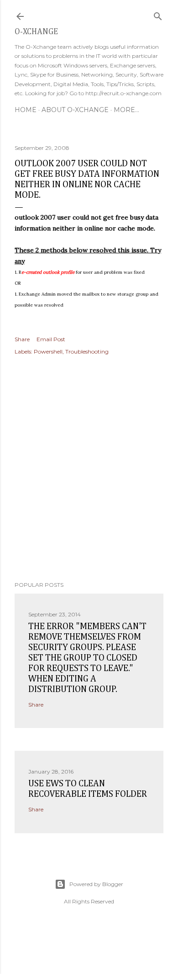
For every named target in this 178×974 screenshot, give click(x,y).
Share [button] (22, 339)
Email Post (51, 339)
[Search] (157, 14)
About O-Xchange (75, 110)
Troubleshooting (87, 351)
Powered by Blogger (96, 884)
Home (26, 110)
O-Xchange (36, 32)
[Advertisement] (89, 470)
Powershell (48, 351)
